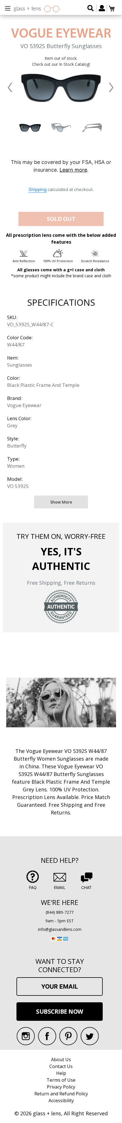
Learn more (73, 170)
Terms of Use (61, 1080)
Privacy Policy (61, 1087)
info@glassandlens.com (59, 929)
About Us (61, 1059)
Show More (61, 502)
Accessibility (61, 1100)
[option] (30, 128)
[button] (10, 87)
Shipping (38, 189)
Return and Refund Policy (61, 1094)
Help (61, 1073)
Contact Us (61, 1066)
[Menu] (7, 7)
